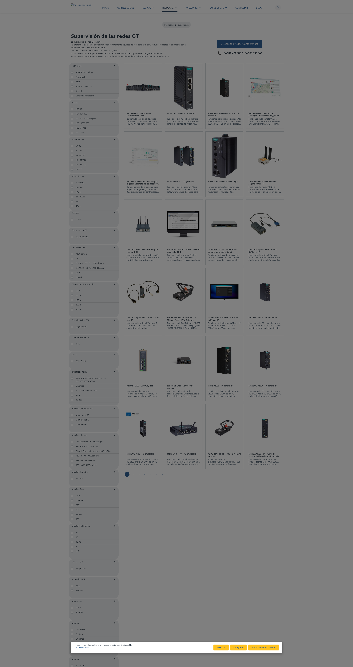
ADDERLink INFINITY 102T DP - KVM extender (224, 455)
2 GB (78, 585)
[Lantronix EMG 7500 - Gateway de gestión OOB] (143, 224)
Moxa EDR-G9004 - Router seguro (223, 181)
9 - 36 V (79, 150)
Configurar (238, 647)
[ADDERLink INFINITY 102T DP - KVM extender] (224, 428)
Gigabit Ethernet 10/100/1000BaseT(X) (93, 451)
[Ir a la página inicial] (81, 7)
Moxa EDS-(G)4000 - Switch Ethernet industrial (138, 114)
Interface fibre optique (82, 408)
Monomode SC (82, 415)
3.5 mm (79, 478)
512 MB (79, 590)
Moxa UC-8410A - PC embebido (181, 454)
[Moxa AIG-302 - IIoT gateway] (183, 156)
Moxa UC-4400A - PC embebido (263, 317)
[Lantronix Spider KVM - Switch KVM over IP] (265, 224)
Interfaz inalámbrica (81, 526)
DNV (78, 272)
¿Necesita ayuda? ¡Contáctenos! (239, 43)
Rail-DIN (79, 612)
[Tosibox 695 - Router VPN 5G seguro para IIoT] (265, 156)
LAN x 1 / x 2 (77, 562)
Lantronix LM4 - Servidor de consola (180, 387)
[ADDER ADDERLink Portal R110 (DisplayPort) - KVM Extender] (183, 292)
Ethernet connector (80, 337)
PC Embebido (82, 236)
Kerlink (79, 91)
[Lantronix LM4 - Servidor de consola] (183, 360)
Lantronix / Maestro (85, 95)
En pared (80, 639)
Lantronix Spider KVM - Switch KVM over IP (262, 250)
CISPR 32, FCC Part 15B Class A (90, 263)
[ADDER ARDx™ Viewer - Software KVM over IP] (224, 292)
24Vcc (78, 201)
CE (77, 258)
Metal (78, 219)
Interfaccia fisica (79, 371)
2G (77, 532)
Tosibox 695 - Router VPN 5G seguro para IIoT (262, 182)
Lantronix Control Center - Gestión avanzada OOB (183, 250)
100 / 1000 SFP (82, 123)
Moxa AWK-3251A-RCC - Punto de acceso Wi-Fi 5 (223, 114)
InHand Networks (84, 86)
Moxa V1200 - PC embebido (221, 386)
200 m (78, 304)
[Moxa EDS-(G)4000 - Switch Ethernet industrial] (143, 88)
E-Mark (79, 277)
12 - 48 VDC (81, 164)
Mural (78, 607)
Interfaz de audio (80, 472)
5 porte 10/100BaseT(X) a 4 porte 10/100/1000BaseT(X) (91, 379)
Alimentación (78, 139)
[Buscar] (278, 7)
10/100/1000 (81, 113)
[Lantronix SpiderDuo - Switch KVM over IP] (143, 292)
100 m (78, 295)
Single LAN (81, 568)
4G (77, 546)
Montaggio (76, 601)
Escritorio (80, 665)
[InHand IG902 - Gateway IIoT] (143, 360)
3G (77, 537)
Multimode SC (82, 419)
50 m (78, 290)
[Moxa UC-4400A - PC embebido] (265, 292)
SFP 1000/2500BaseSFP (86, 465)
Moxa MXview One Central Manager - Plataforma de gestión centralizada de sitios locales (264, 114)
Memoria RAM (78, 579)
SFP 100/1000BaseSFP (85, 460)
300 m (78, 309)
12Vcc (78, 192)
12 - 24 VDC (81, 160)
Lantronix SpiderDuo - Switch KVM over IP (142, 318)
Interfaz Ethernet (79, 435)
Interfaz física (78, 489)
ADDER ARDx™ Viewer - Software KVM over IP (223, 318)
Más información (82, 647)
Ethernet (80, 386)
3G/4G (78, 542)
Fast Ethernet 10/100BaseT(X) (89, 441)
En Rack (79, 634)
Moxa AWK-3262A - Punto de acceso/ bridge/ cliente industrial (263, 455)
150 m (78, 300)
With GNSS (81, 361)
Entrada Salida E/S (80, 320)
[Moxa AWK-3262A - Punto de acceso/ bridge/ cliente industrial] (265, 428)
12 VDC (79, 169)
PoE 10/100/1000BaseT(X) (87, 455)
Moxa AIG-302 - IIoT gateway (180, 181)
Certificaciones (78, 247)
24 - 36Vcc (80, 196)
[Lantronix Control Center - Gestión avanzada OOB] (183, 224)
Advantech (80, 77)
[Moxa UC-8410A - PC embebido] (183, 428)
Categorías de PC (79, 230)
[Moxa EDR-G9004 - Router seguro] (224, 156)
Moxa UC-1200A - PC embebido (181, 113)
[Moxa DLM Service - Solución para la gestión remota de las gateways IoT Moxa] (143, 156)
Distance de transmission (83, 284)
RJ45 (78, 344)
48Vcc (78, 206)
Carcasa (75, 213)
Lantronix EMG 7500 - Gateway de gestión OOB (142, 250)
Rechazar (221, 647)
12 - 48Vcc (80, 187)
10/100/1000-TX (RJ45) (86, 118)
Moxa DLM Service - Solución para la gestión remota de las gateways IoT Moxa (142, 182)
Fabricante (76, 65)
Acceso (75, 102)
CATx (78, 495)
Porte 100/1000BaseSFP (86, 390)
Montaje (75, 623)
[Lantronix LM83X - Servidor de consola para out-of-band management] (224, 224)
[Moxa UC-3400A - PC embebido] (265, 360)
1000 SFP (80, 132)
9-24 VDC (80, 182)
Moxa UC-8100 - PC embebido (140, 454)
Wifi (77, 551)
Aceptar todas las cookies (264, 647)
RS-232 (79, 400)
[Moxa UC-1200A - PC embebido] (183, 88)
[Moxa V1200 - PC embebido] (224, 360)
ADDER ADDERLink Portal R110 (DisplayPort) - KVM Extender (181, 318)
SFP (77, 519)
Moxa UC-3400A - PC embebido (263, 386)
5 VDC (78, 146)
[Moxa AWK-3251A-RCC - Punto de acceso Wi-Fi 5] (224, 88)
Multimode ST (82, 424)
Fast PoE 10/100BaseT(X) (87, 446)
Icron (78, 81)
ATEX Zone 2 (81, 254)
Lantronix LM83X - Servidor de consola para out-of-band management (222, 250)
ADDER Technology (84, 72)
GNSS (74, 354)
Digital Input (81, 326)
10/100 (79, 109)
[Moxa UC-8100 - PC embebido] (143, 428)
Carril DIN (80, 629)
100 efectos (81, 127)
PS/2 (78, 505)
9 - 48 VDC (80, 155)
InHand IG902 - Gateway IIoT (139, 386)
